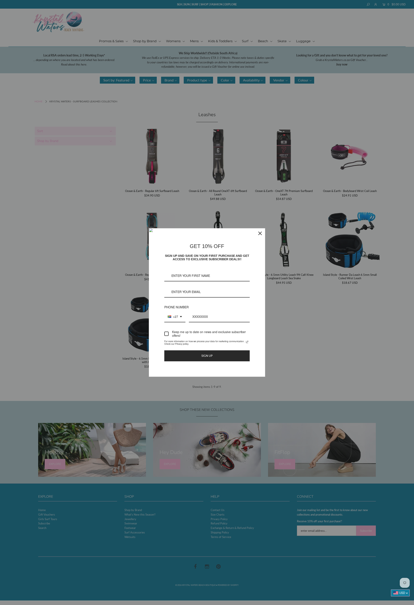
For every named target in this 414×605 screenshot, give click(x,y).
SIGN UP (207, 355)
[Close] (260, 233)
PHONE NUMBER (176, 307)
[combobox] (174, 316)
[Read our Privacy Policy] (247, 342)
